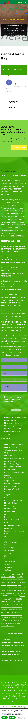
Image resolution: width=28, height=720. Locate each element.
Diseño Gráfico (9, 461)
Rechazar (12, 717)
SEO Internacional (10, 542)
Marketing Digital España (13, 506)
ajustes (20, 714)
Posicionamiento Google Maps (15, 417)
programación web (16, 617)
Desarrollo (17, 587)
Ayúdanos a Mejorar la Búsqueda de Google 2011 (12, 662)
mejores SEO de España (15, 610)
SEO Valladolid (9, 553)
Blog (6, 453)
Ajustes (19, 717)
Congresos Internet (14, 582)
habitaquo (13, 598)
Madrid (20, 601)
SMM (6, 556)
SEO (5, 539)
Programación (9, 528)
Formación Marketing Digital (14, 472)
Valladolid (8, 564)
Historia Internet (10, 486)
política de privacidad (12, 399)
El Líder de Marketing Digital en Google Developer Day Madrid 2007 (13, 632)
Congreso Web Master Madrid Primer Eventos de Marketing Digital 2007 (11, 654)
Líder (6, 497)
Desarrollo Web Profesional (14, 458)
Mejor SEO (8, 514)
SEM (6, 536)
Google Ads (8, 478)
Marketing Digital (10, 503)
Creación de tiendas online (12, 585)
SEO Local (8, 545)
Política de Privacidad (10, 707)
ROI (21, 617)
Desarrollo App (9, 456)
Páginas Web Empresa (12, 525)
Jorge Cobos (13, 108)
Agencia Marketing (8, 577)
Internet (7, 492)
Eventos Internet (10, 469)
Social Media (8, 559)
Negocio (7, 517)
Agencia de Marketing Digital (14, 574)
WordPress (8, 567)
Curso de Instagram (11, 420)
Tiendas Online (9, 562)
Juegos (7, 495)
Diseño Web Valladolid (12, 429)
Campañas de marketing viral (13, 579)
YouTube (7, 570)
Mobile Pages (14, 612)
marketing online (5, 604)
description (5, 590)
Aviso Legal (22, 707)
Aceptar (4, 717)
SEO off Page (9, 548)
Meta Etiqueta (8, 612)
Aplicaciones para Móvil (13, 450)
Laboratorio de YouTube (13, 601)
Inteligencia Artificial (11, 489)
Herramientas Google (12, 483)
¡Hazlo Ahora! (19, 148)
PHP (19, 612)
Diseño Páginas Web (11, 464)
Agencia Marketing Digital (13, 444)
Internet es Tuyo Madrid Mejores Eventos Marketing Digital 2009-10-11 (13, 645)
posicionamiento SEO (5, 615)
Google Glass (9, 481)
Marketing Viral (9, 511)
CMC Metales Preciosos (12, 101)
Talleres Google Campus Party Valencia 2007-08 (11, 638)
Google (7, 475)
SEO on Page (9, 550)
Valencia (18, 623)
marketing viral (14, 604)
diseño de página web (14, 590)
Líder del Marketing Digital (13, 500)
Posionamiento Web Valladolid (16, 615)
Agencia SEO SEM (10, 447)
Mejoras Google (8, 607)
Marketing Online (10, 509)
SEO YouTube (13, 623)
